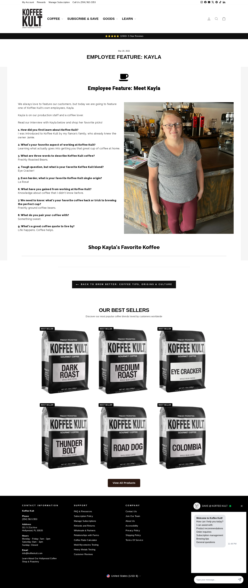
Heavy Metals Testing (84, 549)
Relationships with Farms (86, 535)
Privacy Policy (133, 530)
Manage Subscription (59, 2)
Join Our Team (133, 516)
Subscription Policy (83, 516)
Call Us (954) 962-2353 (84, 2)
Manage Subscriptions (85, 521)
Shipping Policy (133, 535)
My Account (28, 2)
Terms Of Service (134, 540)
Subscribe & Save (83, 18)
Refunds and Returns (84, 525)
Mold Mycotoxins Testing (86, 545)
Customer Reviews (83, 554)
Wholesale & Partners (85, 530)
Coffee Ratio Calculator (85, 540)
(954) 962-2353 (29, 519)
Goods (109, 18)
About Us (130, 521)
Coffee (54, 18)
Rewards (41, 2)
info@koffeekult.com (32, 553)
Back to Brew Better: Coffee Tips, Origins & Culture (126, 284)
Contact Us (131, 511)
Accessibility (132, 525)
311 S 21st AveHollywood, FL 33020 (32, 529)
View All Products (124, 482)
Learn (128, 18)
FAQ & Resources (83, 511)
